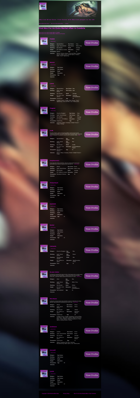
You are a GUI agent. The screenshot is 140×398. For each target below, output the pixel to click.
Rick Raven (53, 298)
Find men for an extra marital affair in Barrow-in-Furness (52, 33)
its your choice (54, 272)
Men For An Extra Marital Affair (57, 23)
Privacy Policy (66, 393)
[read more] (53, 41)
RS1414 (52, 62)
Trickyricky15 (54, 183)
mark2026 (53, 204)
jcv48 (51, 130)
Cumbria (66, 23)
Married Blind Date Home (44, 23)
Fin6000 (52, 39)
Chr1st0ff (53, 350)
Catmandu (53, 246)
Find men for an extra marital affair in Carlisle (49, 32)
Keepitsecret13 (54, 160)
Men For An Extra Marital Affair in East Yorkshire (85, 393)
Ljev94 (52, 371)
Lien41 (52, 83)
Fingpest (52, 108)
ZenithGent (53, 326)
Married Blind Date (54, 393)
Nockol (52, 225)
